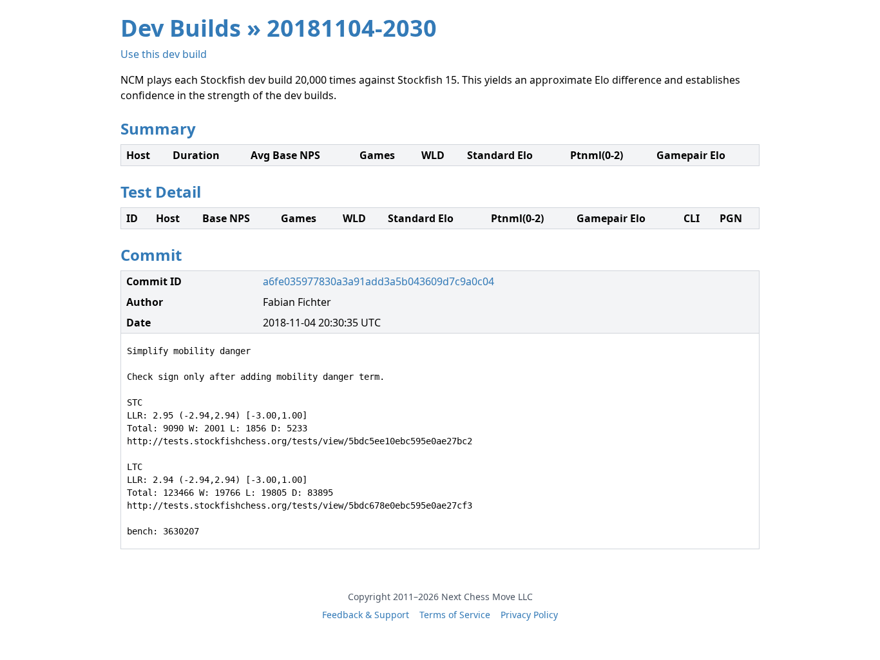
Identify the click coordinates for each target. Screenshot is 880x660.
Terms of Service (454, 614)
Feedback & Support (365, 614)
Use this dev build (163, 54)
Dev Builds (180, 28)
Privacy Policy (529, 614)
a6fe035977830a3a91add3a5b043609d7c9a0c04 (378, 281)
